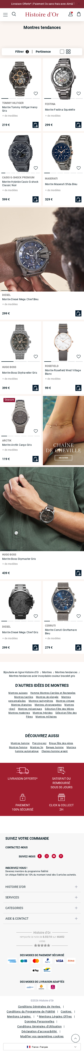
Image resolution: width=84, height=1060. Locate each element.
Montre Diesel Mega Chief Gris (20, 632)
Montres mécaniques (30, 709)
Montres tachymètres (41, 701)
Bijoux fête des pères (61, 743)
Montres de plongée (47, 697)
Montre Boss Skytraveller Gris (19, 372)
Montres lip (36, 747)
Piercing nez (39, 743)
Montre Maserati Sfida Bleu (61, 184)
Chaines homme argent (55, 751)
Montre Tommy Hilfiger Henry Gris (19, 109)
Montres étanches (21, 704)
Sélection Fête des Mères (59, 709)
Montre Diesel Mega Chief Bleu (20, 299)
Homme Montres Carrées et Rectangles (53, 693)
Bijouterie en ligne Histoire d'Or (21, 672)
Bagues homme (55, 747)
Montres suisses (18, 693)
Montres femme (18, 747)
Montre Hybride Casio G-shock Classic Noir (20, 183)
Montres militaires (46, 716)
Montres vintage (65, 701)
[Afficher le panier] (79, 14)
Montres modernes (19, 712)
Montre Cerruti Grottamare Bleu (61, 631)
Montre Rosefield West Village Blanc (63, 372)
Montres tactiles (23, 697)
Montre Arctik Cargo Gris (17, 444)
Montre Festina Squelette (60, 109)
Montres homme (20, 743)
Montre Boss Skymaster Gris (19, 558)
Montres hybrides (43, 712)
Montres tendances (66, 672)
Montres (47, 672)
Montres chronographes (48, 704)
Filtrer (21, 51)
